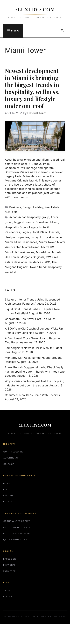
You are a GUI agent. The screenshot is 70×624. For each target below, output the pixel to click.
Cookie (7, 596)
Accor (13, 217)
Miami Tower (47, 242)
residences (35, 262)
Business (15, 207)
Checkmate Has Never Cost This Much (30, 319)
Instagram (9, 565)
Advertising (10, 458)
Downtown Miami (46, 222)
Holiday (38, 207)
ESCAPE (7, 501)
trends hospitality (50, 267)
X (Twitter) (9, 571)
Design (27, 207)
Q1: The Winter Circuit (16, 521)
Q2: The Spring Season (16, 527)
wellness (10, 272)
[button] (62, 31)
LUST (5, 489)
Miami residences (25, 242)
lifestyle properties (17, 237)
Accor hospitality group (33, 217)
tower (33, 267)
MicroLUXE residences (19, 252)
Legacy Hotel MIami (35, 232)
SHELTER (11, 212)
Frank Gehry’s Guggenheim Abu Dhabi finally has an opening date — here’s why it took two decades (35, 371)
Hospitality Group (16, 227)
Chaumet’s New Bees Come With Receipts (32, 395)
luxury (34, 237)
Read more (21, 197)
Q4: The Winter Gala (15, 539)
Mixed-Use (43, 252)
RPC (47, 262)
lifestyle (54, 232)
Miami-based (31, 247)
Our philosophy (13, 452)
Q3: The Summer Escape (17, 533)
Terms (7, 590)
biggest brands (24, 222)
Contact (8, 464)
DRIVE (6, 483)
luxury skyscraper (51, 237)
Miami (9, 242)
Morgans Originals (32, 257)
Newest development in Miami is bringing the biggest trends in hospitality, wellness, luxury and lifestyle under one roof (32, 88)
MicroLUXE (48, 247)
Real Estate (52, 207)
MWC (49, 257)
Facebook (9, 559)
